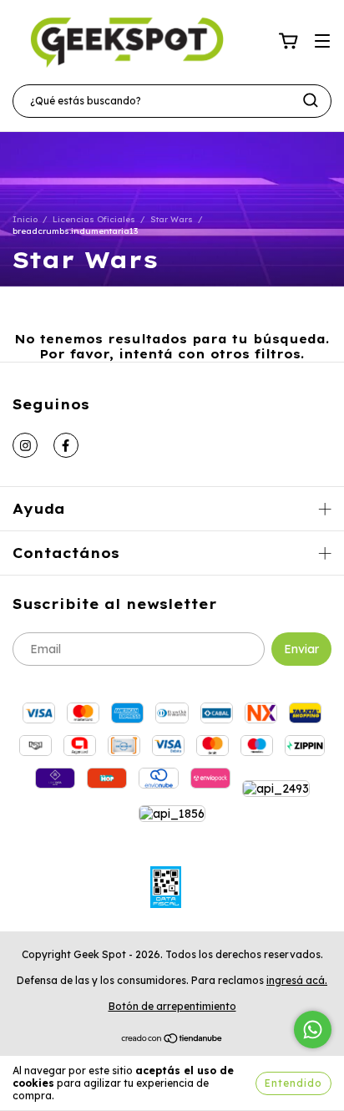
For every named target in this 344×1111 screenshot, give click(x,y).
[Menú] (322, 41)
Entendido (293, 1083)
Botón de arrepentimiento (172, 1006)
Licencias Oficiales (94, 219)
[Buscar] (310, 100)
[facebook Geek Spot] (65, 445)
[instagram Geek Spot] (25, 445)
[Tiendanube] (172, 1040)
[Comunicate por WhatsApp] (312, 1029)
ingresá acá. (296, 980)
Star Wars (171, 219)
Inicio (25, 219)
